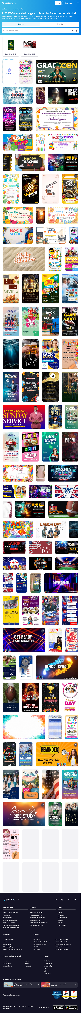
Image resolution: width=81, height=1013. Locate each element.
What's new (7, 915)
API (45, 971)
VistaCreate (7, 963)
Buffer (27, 963)
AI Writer (36, 947)
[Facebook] (56, 899)
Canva (5, 961)
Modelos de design (36, 912)
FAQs (45, 968)
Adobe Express (8, 966)
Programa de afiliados (10, 920)
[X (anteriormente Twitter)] (68, 899)
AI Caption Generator (62, 949)
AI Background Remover (63, 944)
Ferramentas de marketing (38, 923)
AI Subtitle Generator (62, 939)
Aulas (5, 942)
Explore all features (36, 925)
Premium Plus (62, 918)
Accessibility (48, 966)
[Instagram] (62, 899)
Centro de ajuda (49, 963)
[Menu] (78, 3)
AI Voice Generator (61, 942)
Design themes (35, 920)
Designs (21, 24)
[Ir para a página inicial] (8, 3)
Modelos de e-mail (36, 915)
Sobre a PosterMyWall (10, 912)
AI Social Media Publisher (41, 942)
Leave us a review (9, 923)
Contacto (47, 961)
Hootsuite (28, 966)
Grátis (60, 912)
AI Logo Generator (61, 947)
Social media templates (37, 918)
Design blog (7, 944)
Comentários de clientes (11, 928)
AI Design (36, 939)
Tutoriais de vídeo (9, 939)
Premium (61, 915)
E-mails (60, 24)
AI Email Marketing (39, 944)
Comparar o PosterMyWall (12, 956)
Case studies (7, 918)
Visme (27, 961)
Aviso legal (47, 973)
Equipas (60, 920)
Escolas (60, 923)
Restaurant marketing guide (12, 949)
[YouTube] (75, 899)
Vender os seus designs (11, 925)
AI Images (36, 949)
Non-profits (62, 925)
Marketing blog (8, 947)
